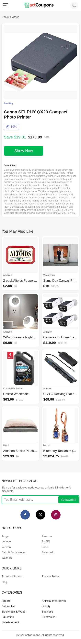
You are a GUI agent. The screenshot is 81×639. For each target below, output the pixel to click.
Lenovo (6, 541)
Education (8, 616)
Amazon (47, 536)
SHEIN (46, 541)
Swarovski (48, 552)
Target (5, 536)
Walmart (7, 557)
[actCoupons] (38, 5)
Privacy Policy (50, 576)
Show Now (23, 151)
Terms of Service (12, 576)
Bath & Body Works (14, 552)
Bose (45, 547)
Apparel (6, 600)
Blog (4, 581)
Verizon (6, 547)
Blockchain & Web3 (14, 611)
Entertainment (10, 622)
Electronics (48, 616)
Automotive (9, 606)
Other (15, 16)
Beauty (46, 606)
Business (47, 611)
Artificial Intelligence (54, 600)
